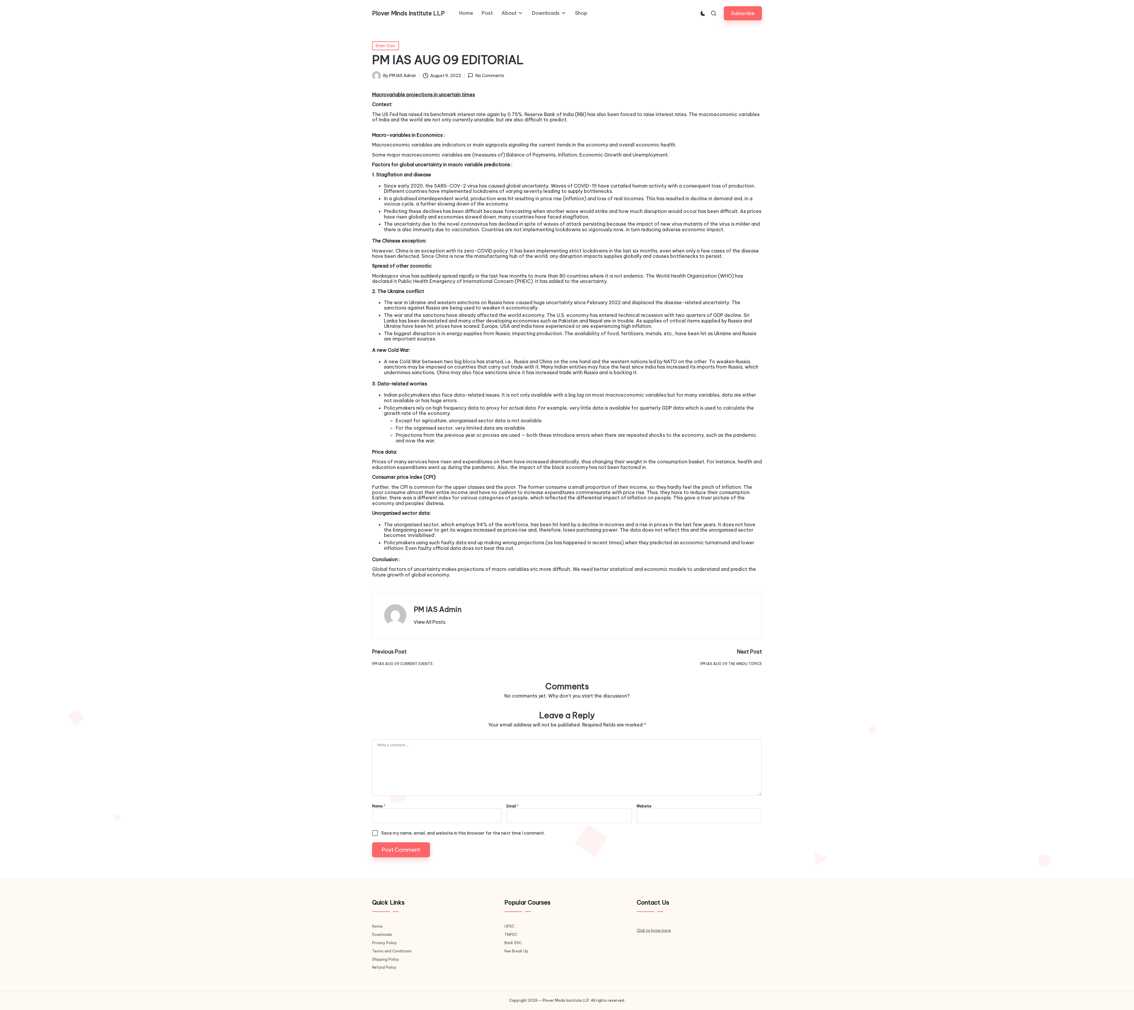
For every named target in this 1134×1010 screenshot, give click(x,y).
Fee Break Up (516, 951)
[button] (743, 13)
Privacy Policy (384, 943)
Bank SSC (513, 943)
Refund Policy (384, 967)
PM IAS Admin (438, 609)
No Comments (489, 75)
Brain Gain (385, 45)
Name (379, 806)
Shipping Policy (385, 959)
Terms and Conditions (392, 951)
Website (643, 806)
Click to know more (654, 930)
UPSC (509, 926)
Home (377, 926)
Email (512, 806)
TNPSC (510, 934)
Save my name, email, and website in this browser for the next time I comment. (463, 832)
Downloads (382, 934)
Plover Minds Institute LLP (408, 13)
